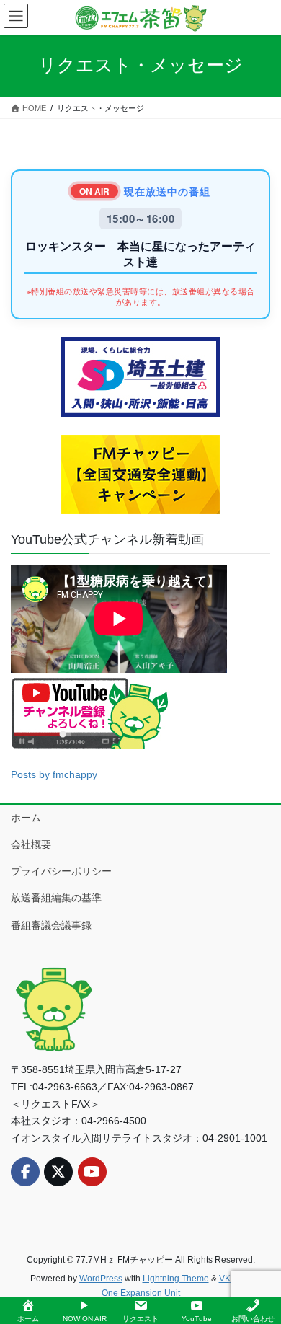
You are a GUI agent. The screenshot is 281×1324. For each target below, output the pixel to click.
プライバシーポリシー (61, 871)
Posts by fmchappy (54, 774)
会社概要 (31, 844)
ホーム (26, 818)
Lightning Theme (176, 1279)
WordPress (100, 1279)
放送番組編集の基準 (56, 898)
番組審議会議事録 (51, 925)
